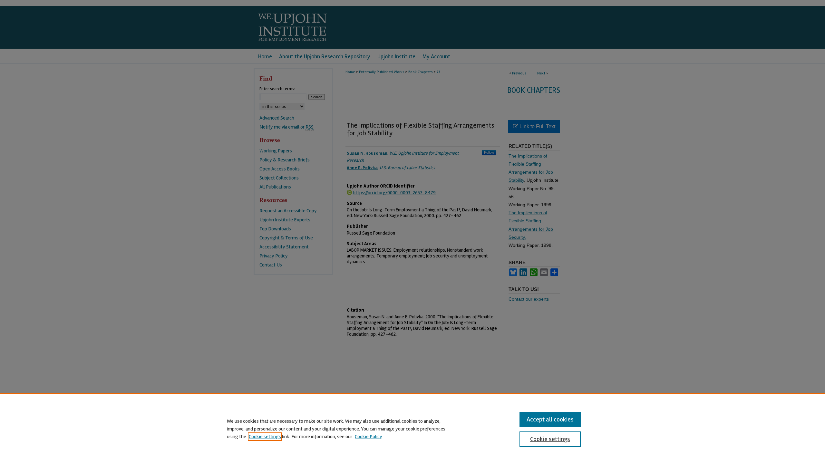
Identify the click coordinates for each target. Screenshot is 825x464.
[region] (412, 428)
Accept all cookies (550, 419)
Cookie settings (265, 436)
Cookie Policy (368, 436)
